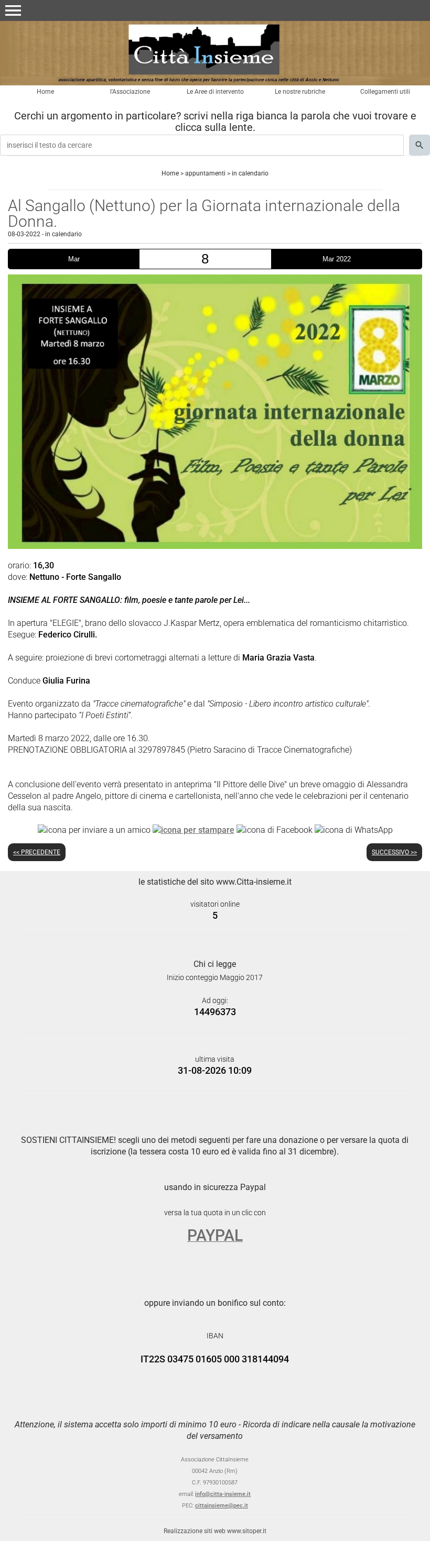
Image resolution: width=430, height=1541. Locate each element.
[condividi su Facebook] (274, 829)
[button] (13, 10)
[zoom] (215, 546)
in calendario (250, 173)
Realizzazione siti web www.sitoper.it (215, 1531)
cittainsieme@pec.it (221, 1505)
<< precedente (36, 852)
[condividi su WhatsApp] (354, 829)
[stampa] (193, 829)
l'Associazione (130, 91)
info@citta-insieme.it (223, 1494)
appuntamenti (205, 173)
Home (45, 91)
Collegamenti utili (385, 91)
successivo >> (394, 852)
